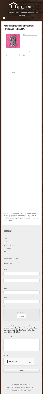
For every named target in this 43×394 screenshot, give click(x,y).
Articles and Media (15, 387)
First (5, 277)
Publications (7, 248)
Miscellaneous (15, 390)
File (5, 306)
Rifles (5, 252)
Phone (5, 288)
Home (8, 387)
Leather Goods (8, 242)
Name (5, 269)
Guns (5, 238)
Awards (23, 387)
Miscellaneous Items (9, 245)
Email (5, 297)
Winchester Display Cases (11, 258)
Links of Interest (32, 389)
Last (5, 283)
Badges (6, 235)
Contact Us (33, 387)
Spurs (5, 255)
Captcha (6, 355)
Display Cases (10, 389)
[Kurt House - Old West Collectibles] (21, 6)
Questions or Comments (10, 337)
